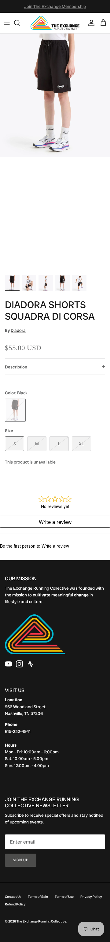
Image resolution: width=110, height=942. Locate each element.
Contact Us (13, 896)
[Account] (90, 23)
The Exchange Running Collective (41, 921)
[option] (55, 152)
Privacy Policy (91, 896)
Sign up (20, 860)
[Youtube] (8, 663)
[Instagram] (19, 663)
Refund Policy (15, 904)
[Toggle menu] (6, 23)
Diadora (18, 330)
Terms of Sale (38, 896)
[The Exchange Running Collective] (55, 23)
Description (16, 367)
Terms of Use (64, 896)
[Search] (20, 23)
